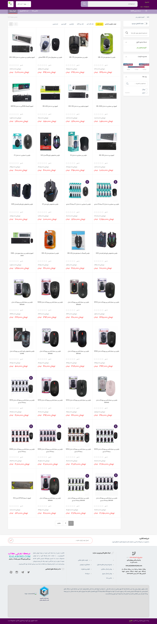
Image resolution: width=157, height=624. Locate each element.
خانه (148, 17)
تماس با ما (35, 11)
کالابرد (131, 621)
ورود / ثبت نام (22, 4)
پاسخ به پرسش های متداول (104, 565)
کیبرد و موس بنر (141, 48)
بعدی (59, 523)
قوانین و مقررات (85, 569)
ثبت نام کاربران (24, 11)
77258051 (146, 7)
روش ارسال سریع (107, 574)
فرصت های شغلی (83, 560)
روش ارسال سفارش (106, 569)
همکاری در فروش (85, 565)
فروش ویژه (13, 11)
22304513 (133, 557)
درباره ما (87, 574)
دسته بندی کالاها (136, 11)
